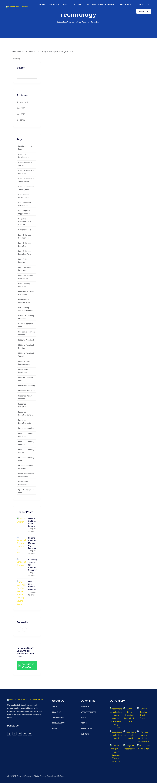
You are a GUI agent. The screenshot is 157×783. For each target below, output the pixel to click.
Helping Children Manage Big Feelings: (32, 543)
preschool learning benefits (26, 442)
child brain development (23, 155)
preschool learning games (26, 451)
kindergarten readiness (23, 370)
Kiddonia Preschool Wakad (26, 354)
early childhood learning (24, 260)
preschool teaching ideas (26, 459)
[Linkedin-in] (30, 734)
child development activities (26, 171)
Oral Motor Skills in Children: (32, 585)
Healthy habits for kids (25, 325)
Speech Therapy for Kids (26, 491)
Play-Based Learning (26, 385)
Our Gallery (58, 723)
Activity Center (88, 712)
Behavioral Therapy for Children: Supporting (32, 564)
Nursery (85, 734)
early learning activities (24, 284)
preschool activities (26, 390)
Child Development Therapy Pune (26, 188)
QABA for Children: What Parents (32, 522)
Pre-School (87, 728)
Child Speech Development (23, 196)
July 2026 (21, 108)
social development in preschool (26, 475)
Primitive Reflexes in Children (25, 467)
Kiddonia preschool (26, 340)
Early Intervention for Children (25, 276)
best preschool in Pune (25, 147)
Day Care (85, 706)
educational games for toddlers (26, 293)
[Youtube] (20, 734)
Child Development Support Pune (26, 180)
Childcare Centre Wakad (25, 163)
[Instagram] (14, 734)
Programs (125, 4)
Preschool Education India (24, 421)
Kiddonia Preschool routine (26, 346)
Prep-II (84, 723)
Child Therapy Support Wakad (24, 212)
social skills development (23, 483)
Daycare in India (24, 230)
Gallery (77, 4)
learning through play (25, 378)
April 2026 (21, 120)
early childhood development (24, 236)
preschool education (22, 405)
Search (21, 67)
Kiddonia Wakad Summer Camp (24, 362)
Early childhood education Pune (24, 252)
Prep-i (83, 717)
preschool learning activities (26, 434)
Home (42, 4)
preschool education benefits (26, 413)
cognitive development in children (24, 222)
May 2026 (21, 114)
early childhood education (24, 244)
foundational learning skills (24, 301)
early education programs (24, 268)
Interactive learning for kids (26, 333)
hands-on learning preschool (26, 317)
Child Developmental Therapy (101, 4)
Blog (65, 4)
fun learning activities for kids (25, 309)
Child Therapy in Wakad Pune (24, 204)
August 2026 (22, 102)
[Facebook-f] (9, 734)
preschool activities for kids (26, 397)
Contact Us (143, 4)
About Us (54, 4)
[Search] (97, 58)
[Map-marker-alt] (25, 734)
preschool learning (26, 428)
